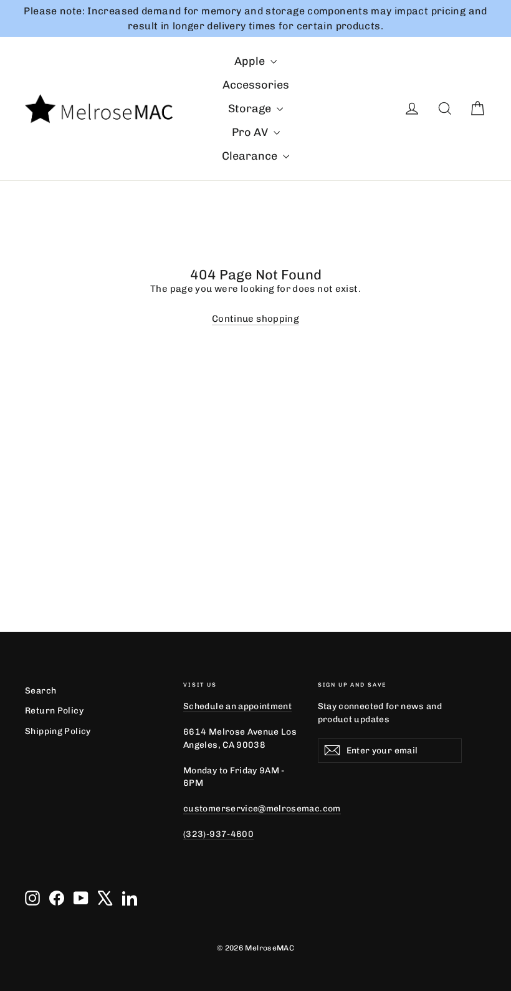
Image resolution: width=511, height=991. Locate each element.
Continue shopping (255, 318)
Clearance (251, 156)
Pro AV (251, 132)
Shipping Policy (58, 731)
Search (40, 690)
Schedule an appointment (237, 706)
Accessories (255, 85)
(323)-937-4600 (218, 834)
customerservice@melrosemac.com (261, 808)
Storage (251, 108)
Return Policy (54, 710)
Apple (250, 61)
